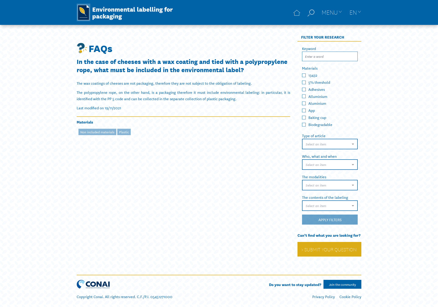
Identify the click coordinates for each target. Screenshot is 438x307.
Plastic (124, 131)
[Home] (296, 12)
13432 (312, 75)
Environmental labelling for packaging (132, 12)
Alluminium (317, 96)
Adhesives (316, 89)
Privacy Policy (323, 296)
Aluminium (317, 103)
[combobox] (329, 144)
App (311, 110)
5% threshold (319, 82)
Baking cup (317, 117)
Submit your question (330, 249)
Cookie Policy (350, 296)
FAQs (100, 48)
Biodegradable (320, 124)
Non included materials (97, 131)
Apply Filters (330, 219)
